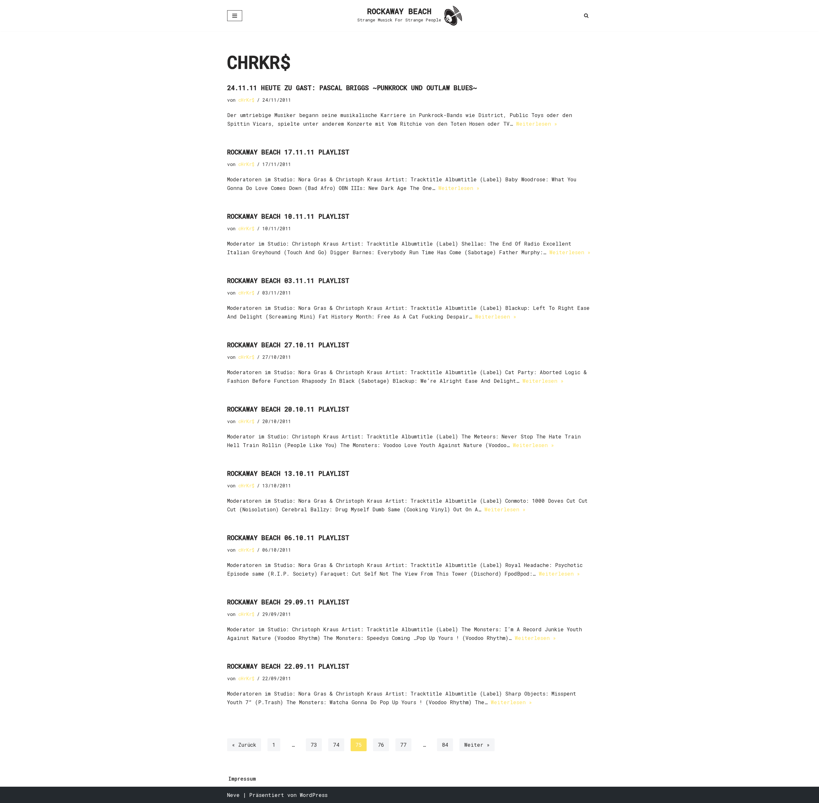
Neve (233, 794)
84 (445, 744)
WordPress (314, 794)
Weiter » (477, 744)
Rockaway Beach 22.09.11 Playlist (288, 666)
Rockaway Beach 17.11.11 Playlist (288, 152)
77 (403, 744)
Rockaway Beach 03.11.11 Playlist (288, 280)
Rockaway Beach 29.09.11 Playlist (288, 602)
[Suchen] (586, 15)
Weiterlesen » (536, 123)
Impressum (242, 778)
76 (381, 744)
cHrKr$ (246, 100)
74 (336, 744)
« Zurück (244, 744)
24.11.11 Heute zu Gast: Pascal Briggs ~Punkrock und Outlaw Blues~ (352, 87)
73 (314, 744)
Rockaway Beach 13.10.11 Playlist (288, 473)
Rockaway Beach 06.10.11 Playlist (288, 537)
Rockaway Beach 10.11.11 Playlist (288, 216)
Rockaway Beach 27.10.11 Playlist (288, 345)
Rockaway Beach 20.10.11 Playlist (288, 409)
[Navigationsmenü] (234, 15)
